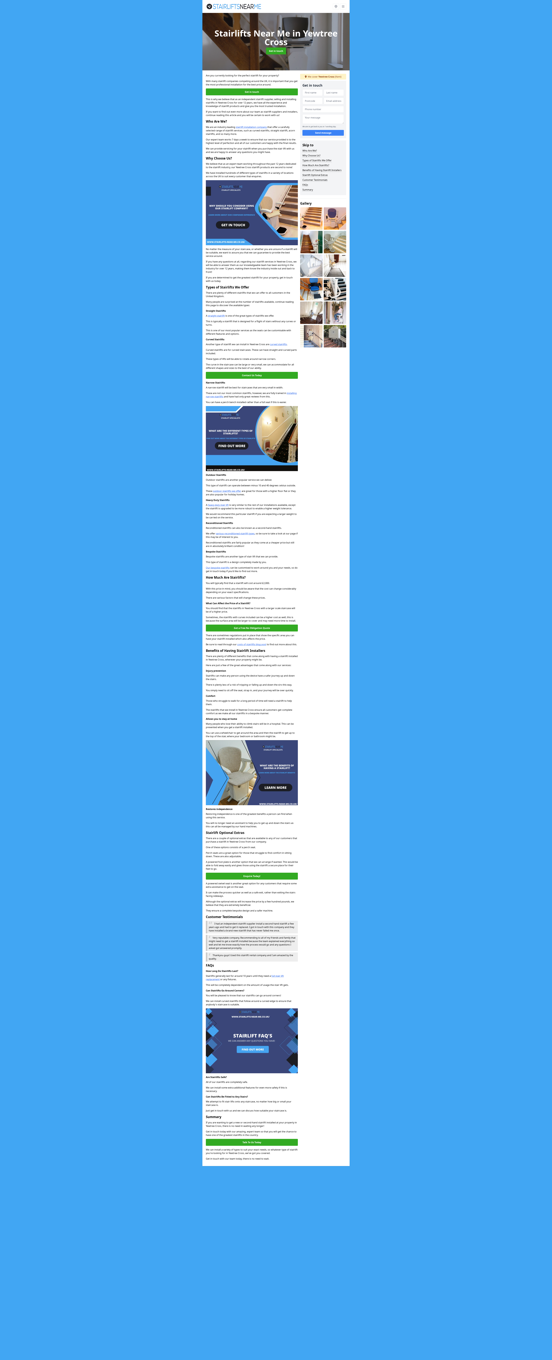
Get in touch (276, 51)
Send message (323, 132)
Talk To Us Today (252, 1142)
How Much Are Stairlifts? (315, 165)
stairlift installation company (251, 127)
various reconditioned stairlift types (235, 533)
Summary (307, 189)
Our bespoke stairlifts (218, 567)
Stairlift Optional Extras (315, 175)
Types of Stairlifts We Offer (317, 160)
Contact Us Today (252, 375)
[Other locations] (336, 6)
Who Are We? (309, 150)
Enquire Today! (251, 876)
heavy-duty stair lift (218, 505)
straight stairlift (216, 315)
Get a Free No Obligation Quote (252, 628)
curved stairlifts (278, 344)
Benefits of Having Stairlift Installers (322, 170)
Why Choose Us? (311, 155)
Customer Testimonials (314, 179)
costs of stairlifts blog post (251, 644)
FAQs (305, 184)
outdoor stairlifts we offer (227, 491)
